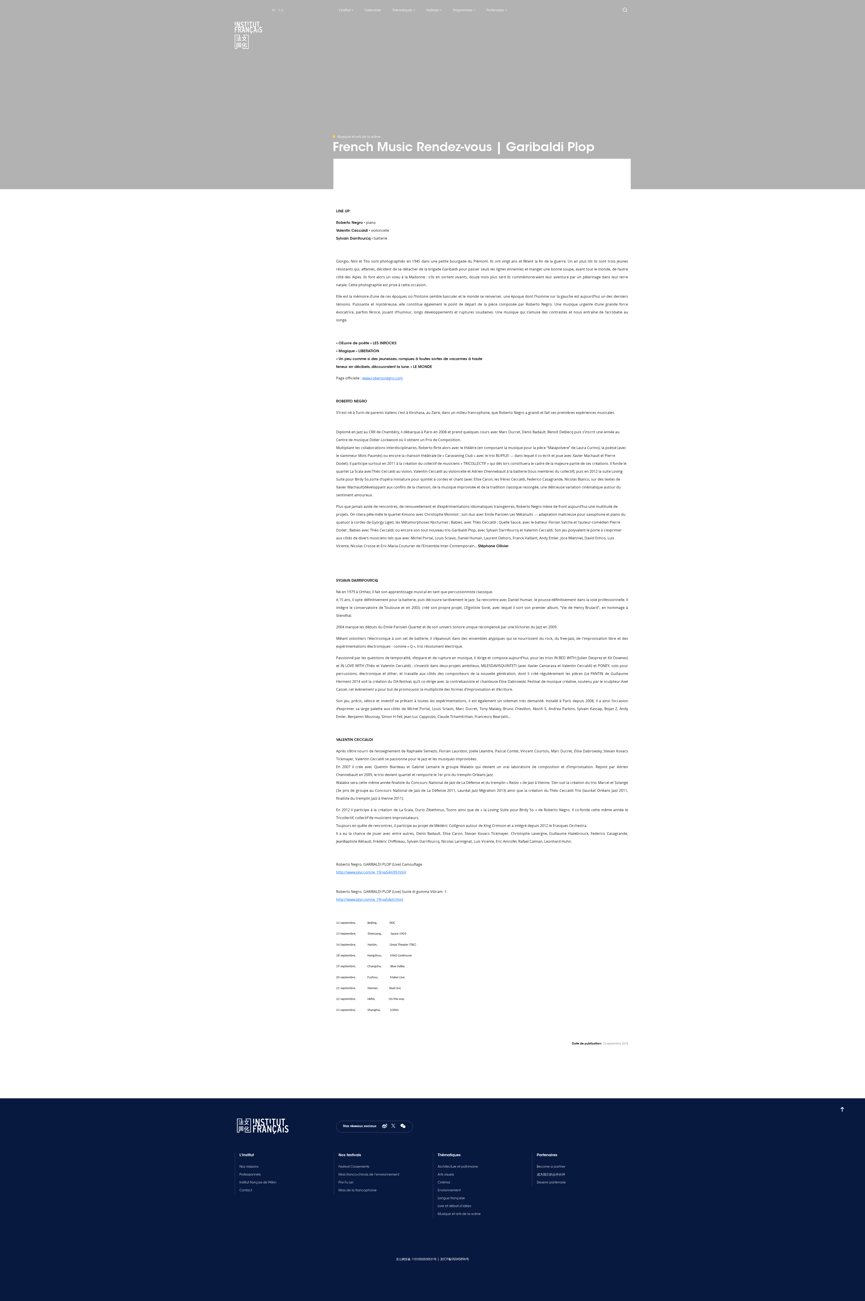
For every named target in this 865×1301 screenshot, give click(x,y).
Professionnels (250, 1174)
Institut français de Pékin (257, 1182)
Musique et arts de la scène (459, 1214)
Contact (245, 1190)
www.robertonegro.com (382, 378)
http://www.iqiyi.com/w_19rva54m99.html (371, 872)
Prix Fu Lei (346, 1182)
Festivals (432, 10)
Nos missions (248, 1167)
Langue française (451, 1198)
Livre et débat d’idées (454, 1206)
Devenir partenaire (551, 1182)
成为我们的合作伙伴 (551, 1174)
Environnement (449, 1190)
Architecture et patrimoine (458, 1167)
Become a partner (551, 1167)
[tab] (482, 1020)
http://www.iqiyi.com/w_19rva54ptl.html (369, 899)
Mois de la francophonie (358, 1190)
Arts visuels (446, 1174)
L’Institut (344, 10)
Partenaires (495, 10)
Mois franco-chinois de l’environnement (369, 1174)
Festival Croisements (354, 1167)
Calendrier (372, 10)
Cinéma (444, 1182)
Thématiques (402, 10)
